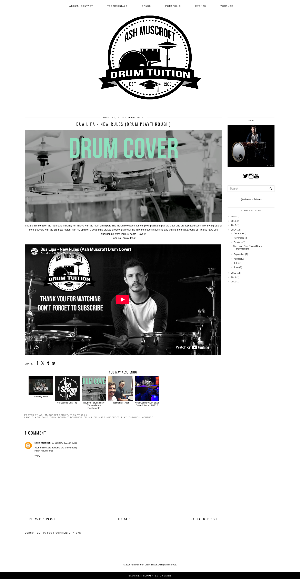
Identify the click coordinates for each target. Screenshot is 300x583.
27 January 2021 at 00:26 (64, 442)
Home (124, 519)
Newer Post (42, 519)
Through (134, 417)
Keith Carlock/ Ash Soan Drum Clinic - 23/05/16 (147, 404)
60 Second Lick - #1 (67, 402)
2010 (234, 281)
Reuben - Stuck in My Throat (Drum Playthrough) (93, 405)
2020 (234, 216)
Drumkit (63, 417)
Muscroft (113, 417)
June (236, 267)
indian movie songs (43, 450)
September (239, 254)
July (236, 263)
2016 (234, 273)
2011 (234, 277)
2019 (234, 221)
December (239, 233)
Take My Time (41, 396)
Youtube (226, 6)
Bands (146, 6)
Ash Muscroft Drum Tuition (144, 564)
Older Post (204, 519)
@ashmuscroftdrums (251, 199)
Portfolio (173, 6)
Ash (37, 417)
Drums (88, 417)
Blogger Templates (144, 576)
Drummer (76, 417)
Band (45, 417)
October (238, 242)
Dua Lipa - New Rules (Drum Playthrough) (247, 247)
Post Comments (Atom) (64, 533)
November (239, 238)
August (237, 259)
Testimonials (117, 6)
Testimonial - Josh (120, 402)
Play (124, 417)
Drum (53, 417)
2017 (234, 230)
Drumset (99, 417)
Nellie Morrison (42, 442)
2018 (234, 225)
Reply (37, 455)
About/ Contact (81, 6)
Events (200, 6)
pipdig (167, 576)
